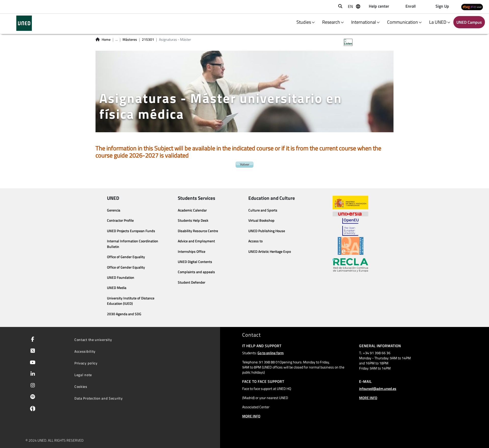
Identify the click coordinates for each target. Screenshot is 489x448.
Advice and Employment (196, 241)
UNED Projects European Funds (131, 231)
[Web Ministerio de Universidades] (350, 202)
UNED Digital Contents (195, 262)
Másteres (130, 39)
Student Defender (191, 282)
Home (106, 39)
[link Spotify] (31, 397)
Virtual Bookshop (261, 220)
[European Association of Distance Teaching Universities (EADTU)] (350, 246)
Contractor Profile (120, 220)
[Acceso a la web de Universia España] (350, 213)
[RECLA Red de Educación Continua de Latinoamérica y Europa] (350, 264)
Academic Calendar (192, 210)
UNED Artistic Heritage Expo (269, 251)
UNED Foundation (120, 277)
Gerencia (113, 210)
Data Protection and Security (98, 398)
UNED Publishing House (266, 231)
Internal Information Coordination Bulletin (132, 243)
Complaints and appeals (196, 272)
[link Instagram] (32, 385)
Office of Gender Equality (126, 257)
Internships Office (191, 251)
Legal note (83, 374)
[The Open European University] (350, 227)
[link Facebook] (31, 339)
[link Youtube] (31, 362)
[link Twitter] (32, 351)
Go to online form (270, 352)
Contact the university (93, 339)
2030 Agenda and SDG (124, 314)
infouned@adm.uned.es (377, 388)
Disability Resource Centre (198, 231)
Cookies (80, 386)
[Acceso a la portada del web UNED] (24, 23)
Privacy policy (86, 363)
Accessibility (85, 351)
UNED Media (116, 288)
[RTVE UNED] (472, 6)
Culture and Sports (262, 210)
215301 (148, 39)
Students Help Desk (193, 220)
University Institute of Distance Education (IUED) (130, 301)
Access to (255, 241)
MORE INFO (251, 416)
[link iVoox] (31, 409)
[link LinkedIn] (32, 374)
